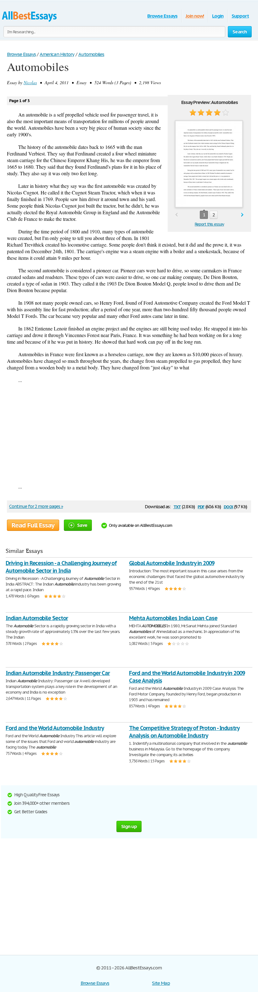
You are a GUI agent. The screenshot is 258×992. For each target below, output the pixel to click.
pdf (201, 506)
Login (217, 16)
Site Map (161, 983)
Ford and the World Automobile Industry (55, 728)
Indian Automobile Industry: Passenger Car (58, 673)
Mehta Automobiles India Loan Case (173, 618)
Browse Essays (162, 16)
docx (228, 506)
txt (177, 506)
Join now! (195, 16)
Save (82, 525)
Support (240, 16)
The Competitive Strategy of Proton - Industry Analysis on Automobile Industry (184, 731)
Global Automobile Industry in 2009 (171, 563)
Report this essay (209, 224)
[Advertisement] (129, 433)
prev (176, 215)
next (242, 215)
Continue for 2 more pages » (36, 506)
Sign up (129, 826)
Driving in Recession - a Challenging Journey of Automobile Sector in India (61, 566)
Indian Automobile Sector (37, 618)
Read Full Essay (33, 525)
